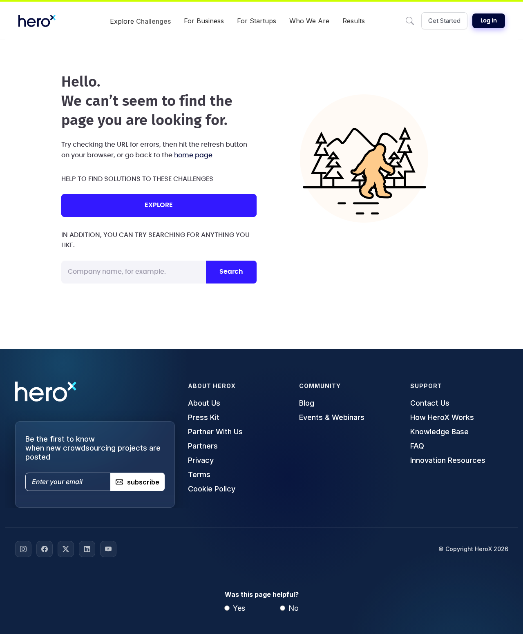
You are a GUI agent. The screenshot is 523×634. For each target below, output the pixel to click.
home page (193, 155)
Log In (489, 21)
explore (159, 205)
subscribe (143, 482)
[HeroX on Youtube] (108, 549)
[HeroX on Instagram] (23, 549)
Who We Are (309, 21)
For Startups (256, 21)
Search (231, 271)
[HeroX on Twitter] (66, 549)
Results (353, 21)
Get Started (444, 21)
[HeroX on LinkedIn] (87, 549)
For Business (204, 21)
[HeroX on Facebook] (44, 549)
